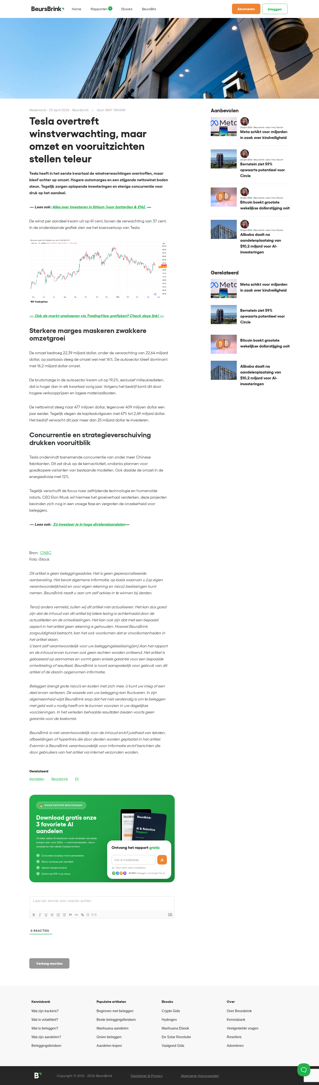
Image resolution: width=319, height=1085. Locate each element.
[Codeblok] (76, 914)
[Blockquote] (70, 914)
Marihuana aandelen (112, 1028)
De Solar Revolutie (176, 1037)
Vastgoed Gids (173, 1045)
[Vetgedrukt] (34, 914)
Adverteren (235, 1045)
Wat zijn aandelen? (46, 1037)
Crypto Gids (171, 1011)
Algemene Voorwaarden (200, 1076)
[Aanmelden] (162, 860)
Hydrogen (169, 1019)
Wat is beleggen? (44, 1028)
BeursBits (149, 9)
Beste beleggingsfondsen (116, 1019)
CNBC (45, 553)
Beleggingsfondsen (46, 1045)
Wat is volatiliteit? (44, 1019)
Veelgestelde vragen (242, 1028)
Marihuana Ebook (175, 1028)
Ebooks (126, 9)
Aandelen (36, 779)
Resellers (234, 1037)
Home (76, 9)
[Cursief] (40, 914)
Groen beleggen (109, 1037)
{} (88, 914)
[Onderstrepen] (46, 914)
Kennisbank (236, 1019)
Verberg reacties (49, 963)
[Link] (82, 914)
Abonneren (246, 9)
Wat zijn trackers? (45, 1011)
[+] (94, 914)
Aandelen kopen (109, 1045)
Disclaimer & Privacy (147, 1076)
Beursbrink (59, 779)
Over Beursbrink (239, 1011)
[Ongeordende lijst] (64, 914)
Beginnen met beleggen (115, 1011)
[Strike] (52, 914)
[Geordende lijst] (58, 914)
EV (77, 779)
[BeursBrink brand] (47, 8)
